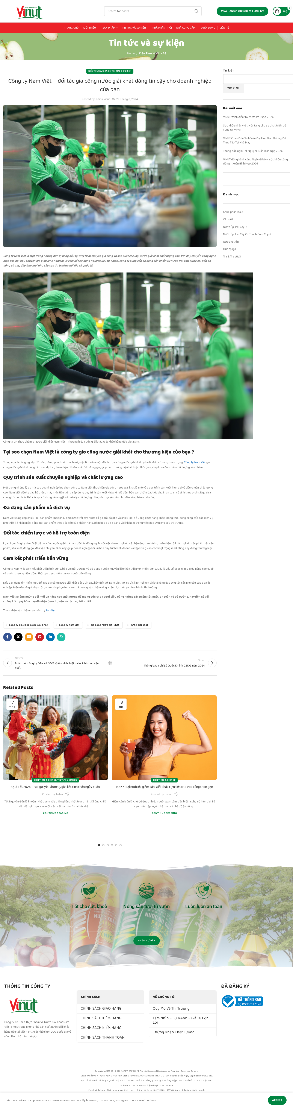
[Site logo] (30, 11)
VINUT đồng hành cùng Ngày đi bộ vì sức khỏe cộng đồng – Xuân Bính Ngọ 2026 (255, 161)
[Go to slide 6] (120, 845)
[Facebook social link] (7, 637)
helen (59, 794)
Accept (277, 1100)
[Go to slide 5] (116, 845)
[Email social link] (29, 637)
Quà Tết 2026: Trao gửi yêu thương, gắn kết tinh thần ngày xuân (55, 787)
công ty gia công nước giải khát (28, 625)
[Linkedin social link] (50, 637)
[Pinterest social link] (39, 637)
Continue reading (55, 813)
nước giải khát (139, 625)
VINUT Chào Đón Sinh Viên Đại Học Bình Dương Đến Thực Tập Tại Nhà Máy (255, 140)
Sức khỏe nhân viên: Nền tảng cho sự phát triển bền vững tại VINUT (255, 127)
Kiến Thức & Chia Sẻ (152, 53)
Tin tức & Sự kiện (121, 71)
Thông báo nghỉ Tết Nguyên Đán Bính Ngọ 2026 (253, 151)
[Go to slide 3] (108, 845)
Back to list (110, 663)
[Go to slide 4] (112, 845)
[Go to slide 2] (103, 845)
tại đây (50, 610)
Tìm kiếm (228, 71)
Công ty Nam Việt (195, 462)
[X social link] (18, 637)
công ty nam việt (69, 625)
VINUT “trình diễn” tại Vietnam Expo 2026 (248, 117)
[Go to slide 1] (99, 845)
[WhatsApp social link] (61, 637)
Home (131, 53)
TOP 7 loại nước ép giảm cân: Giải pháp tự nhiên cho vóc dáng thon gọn (164, 787)
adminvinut (103, 99)
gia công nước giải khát (105, 625)
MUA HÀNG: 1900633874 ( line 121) (242, 11)
